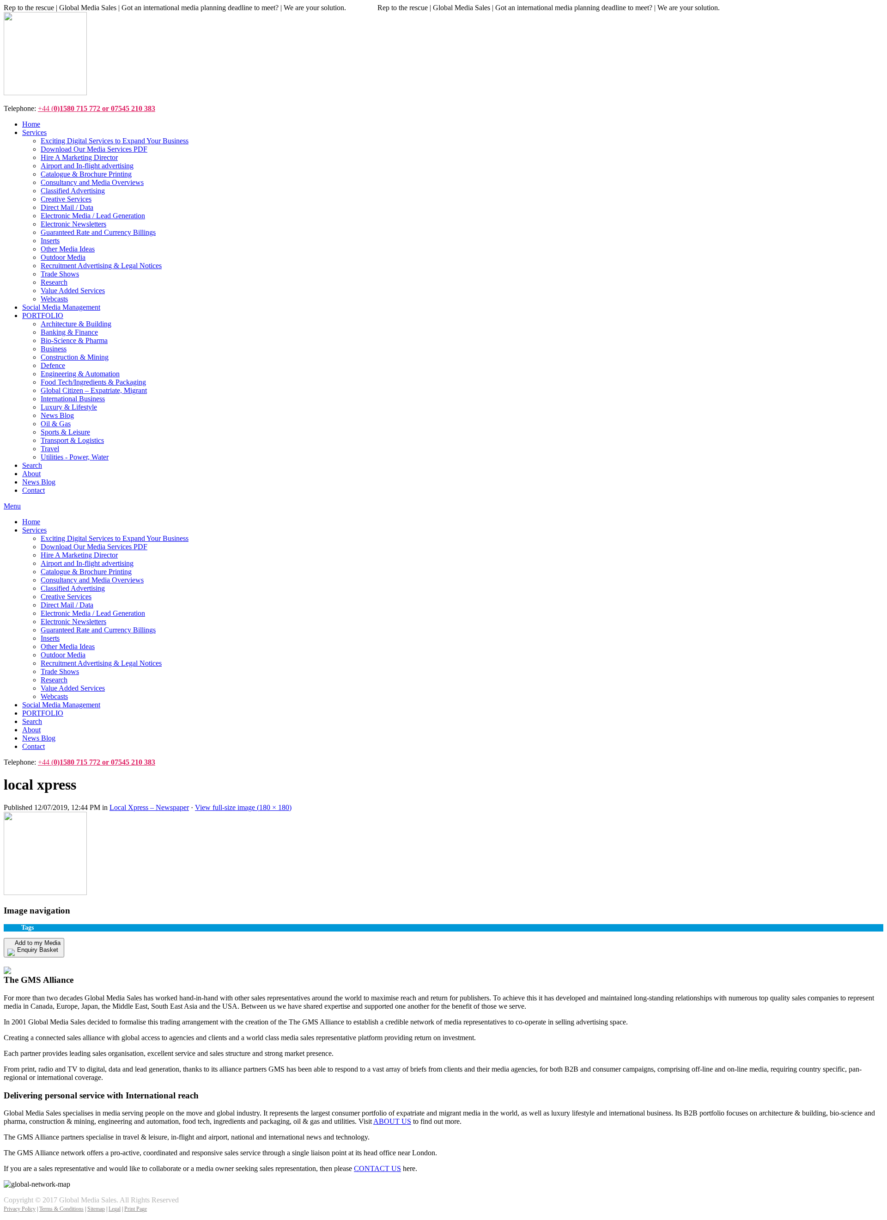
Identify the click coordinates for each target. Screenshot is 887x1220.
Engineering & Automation (80, 374)
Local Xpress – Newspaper (149, 807)
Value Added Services (73, 688)
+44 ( (96, 108)
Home (31, 522)
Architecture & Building (76, 324)
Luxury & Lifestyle (69, 407)
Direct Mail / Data (67, 605)
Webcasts (54, 696)
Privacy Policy (20, 1209)
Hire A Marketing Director (79, 555)
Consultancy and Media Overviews (92, 580)
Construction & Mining (75, 357)
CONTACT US (377, 1168)
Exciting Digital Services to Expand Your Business (114, 538)
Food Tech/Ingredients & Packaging (93, 382)
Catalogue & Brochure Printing (86, 572)
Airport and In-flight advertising (87, 563)
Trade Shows (60, 671)
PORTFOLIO (42, 713)
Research (54, 680)
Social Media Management (61, 705)
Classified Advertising (73, 588)
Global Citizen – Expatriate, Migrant (94, 390)
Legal (115, 1209)
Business (54, 349)
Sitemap (96, 1209)
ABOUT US (392, 1121)
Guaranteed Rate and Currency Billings (98, 630)
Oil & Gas (56, 424)
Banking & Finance (69, 332)
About (31, 730)
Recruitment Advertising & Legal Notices (101, 663)
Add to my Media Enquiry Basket (38, 946)
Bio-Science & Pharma (74, 340)
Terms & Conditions (61, 1209)
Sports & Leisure (65, 432)
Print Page (135, 1209)
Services (34, 530)
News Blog (57, 415)
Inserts (50, 638)
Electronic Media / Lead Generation (93, 613)
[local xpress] (45, 892)
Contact (33, 746)
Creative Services (66, 597)
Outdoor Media (63, 655)
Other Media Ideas (68, 646)
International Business (73, 399)
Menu (12, 506)
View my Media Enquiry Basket (58, 961)
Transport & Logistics (72, 440)
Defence (53, 365)
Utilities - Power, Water (75, 457)
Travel (50, 449)
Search (32, 721)
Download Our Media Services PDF (94, 547)
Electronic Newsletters (73, 621)
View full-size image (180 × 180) (243, 807)
